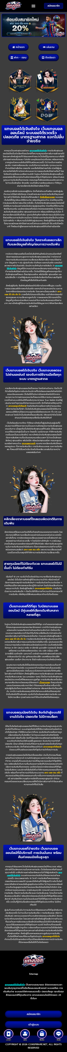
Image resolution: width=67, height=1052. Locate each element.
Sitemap (33, 974)
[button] (33, 6)
